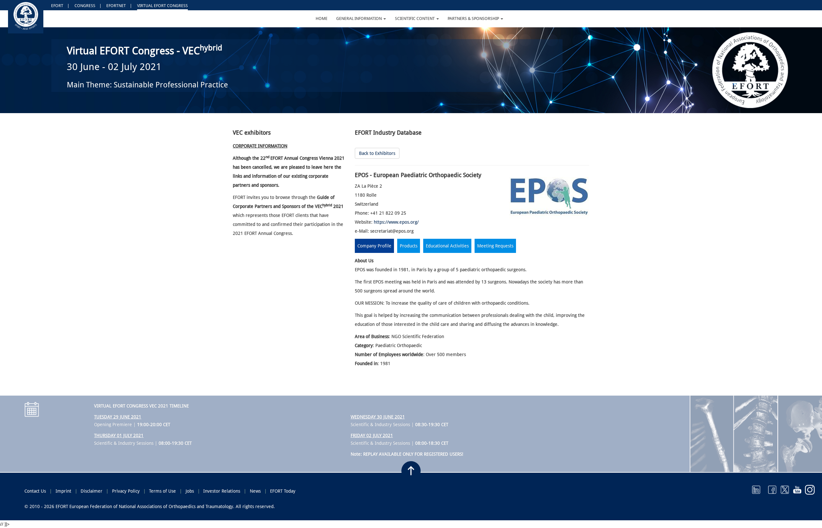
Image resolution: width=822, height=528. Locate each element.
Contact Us (35, 491)
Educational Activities (447, 245)
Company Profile (374, 245)
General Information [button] (359, 18)
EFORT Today (282, 491)
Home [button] (322, 18)
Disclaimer (91, 491)
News (255, 491)
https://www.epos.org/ (396, 222)
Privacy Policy (126, 491)
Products (408, 245)
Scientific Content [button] (415, 18)
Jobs (190, 491)
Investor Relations (221, 491)
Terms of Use (162, 491)
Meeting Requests (495, 245)
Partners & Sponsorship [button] (474, 18)
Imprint (63, 491)
